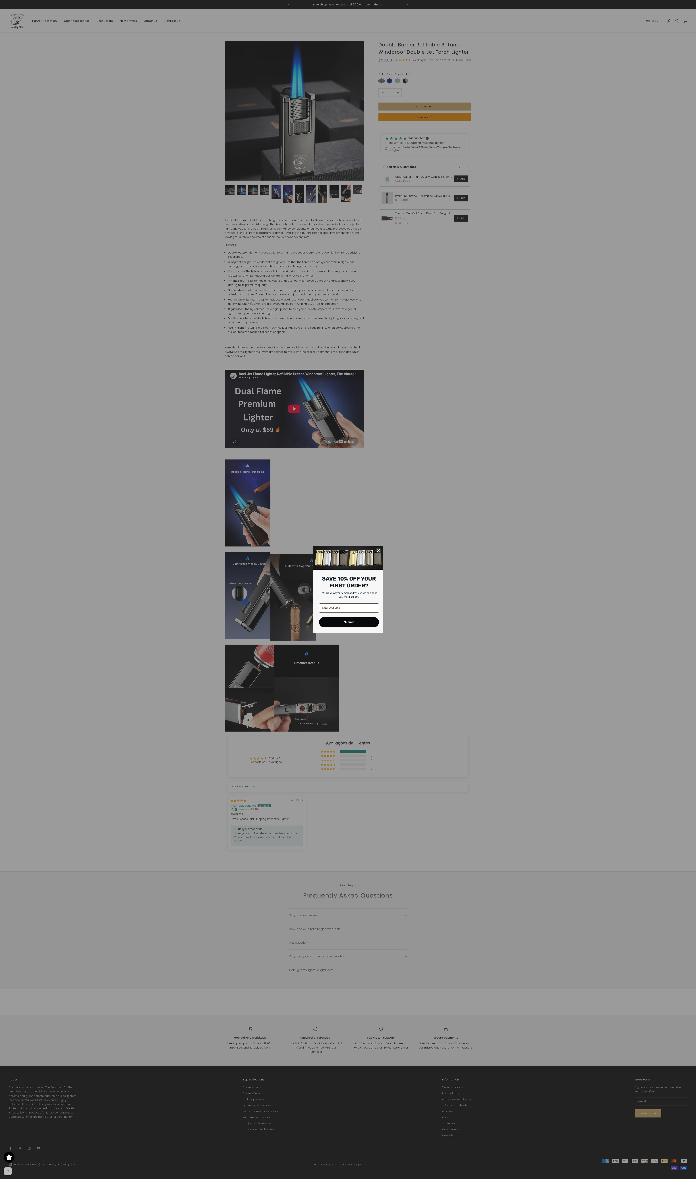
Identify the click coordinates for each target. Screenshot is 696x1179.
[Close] (378, 550)
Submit (349, 622)
